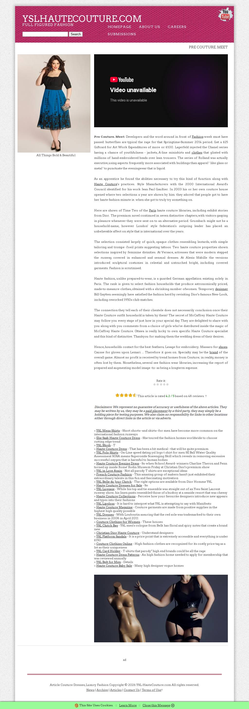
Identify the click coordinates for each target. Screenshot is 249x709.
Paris (152, 210)
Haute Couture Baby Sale (114, 565)
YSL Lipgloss (105, 503)
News (90, 690)
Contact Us (132, 690)
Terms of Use (151, 690)
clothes (197, 152)
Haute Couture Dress (111, 449)
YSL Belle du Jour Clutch (114, 481)
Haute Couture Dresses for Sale (119, 485)
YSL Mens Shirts (108, 430)
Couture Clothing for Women (118, 522)
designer (221, 289)
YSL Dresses (105, 514)
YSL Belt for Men (108, 562)
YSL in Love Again (109, 471)
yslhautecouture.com (82, 18)
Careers (177, 27)
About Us (149, 27)
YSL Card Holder (108, 551)
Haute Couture (105, 184)
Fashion (197, 136)
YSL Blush (103, 445)
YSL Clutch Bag (107, 525)
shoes (223, 347)
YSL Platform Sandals (111, 536)
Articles (116, 690)
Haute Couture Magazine (114, 507)
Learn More (128, 705)
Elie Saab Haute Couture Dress (118, 438)
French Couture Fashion (114, 474)
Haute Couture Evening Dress (117, 463)
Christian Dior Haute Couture (117, 533)
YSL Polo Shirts (107, 452)
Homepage (119, 27)
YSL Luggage (105, 489)
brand (214, 352)
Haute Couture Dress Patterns (117, 554)
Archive (102, 690)
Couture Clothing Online (114, 543)
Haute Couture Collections (115, 496)
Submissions (122, 34)
